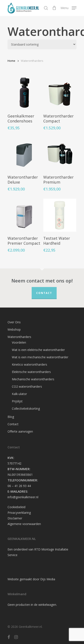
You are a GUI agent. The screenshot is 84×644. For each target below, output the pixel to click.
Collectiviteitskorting (26, 408)
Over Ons (14, 322)
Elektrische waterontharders (31, 372)
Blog (11, 417)
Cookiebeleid (16, 507)
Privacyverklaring (19, 513)
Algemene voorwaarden (24, 524)
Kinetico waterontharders (29, 364)
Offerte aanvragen (20, 431)
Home (11, 61)
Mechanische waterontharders (33, 379)
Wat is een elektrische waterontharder (38, 350)
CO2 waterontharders (27, 386)
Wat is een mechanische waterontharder (40, 357)
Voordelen (19, 342)
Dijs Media (47, 579)
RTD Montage (44, 549)
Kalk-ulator (19, 394)
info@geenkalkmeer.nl (23, 497)
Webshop (14, 329)
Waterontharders (19, 337)
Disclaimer (15, 518)
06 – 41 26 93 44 (19, 486)
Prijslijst (17, 401)
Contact (44, 293)
